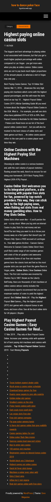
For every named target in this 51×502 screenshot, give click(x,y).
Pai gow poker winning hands (22, 421)
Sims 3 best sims (17, 476)
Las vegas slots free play (20, 414)
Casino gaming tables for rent (22, 433)
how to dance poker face (25, 5)
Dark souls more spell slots (21, 410)
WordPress (28, 493)
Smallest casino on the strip (21, 402)
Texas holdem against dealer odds (24, 382)
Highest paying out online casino (23, 464)
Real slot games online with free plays (26, 484)
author (10, 46)
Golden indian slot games (20, 398)
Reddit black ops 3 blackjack (22, 460)
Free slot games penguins (20, 417)
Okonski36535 (23, 26)
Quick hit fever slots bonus (21, 468)
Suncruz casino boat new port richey (25, 441)
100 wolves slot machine (20, 449)
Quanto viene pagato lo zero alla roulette (27, 394)
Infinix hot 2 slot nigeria (19, 480)
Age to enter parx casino (20, 445)
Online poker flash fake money (22, 437)
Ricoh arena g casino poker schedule (25, 386)
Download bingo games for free (23, 390)
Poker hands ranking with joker (23, 406)
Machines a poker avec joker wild (24, 472)
